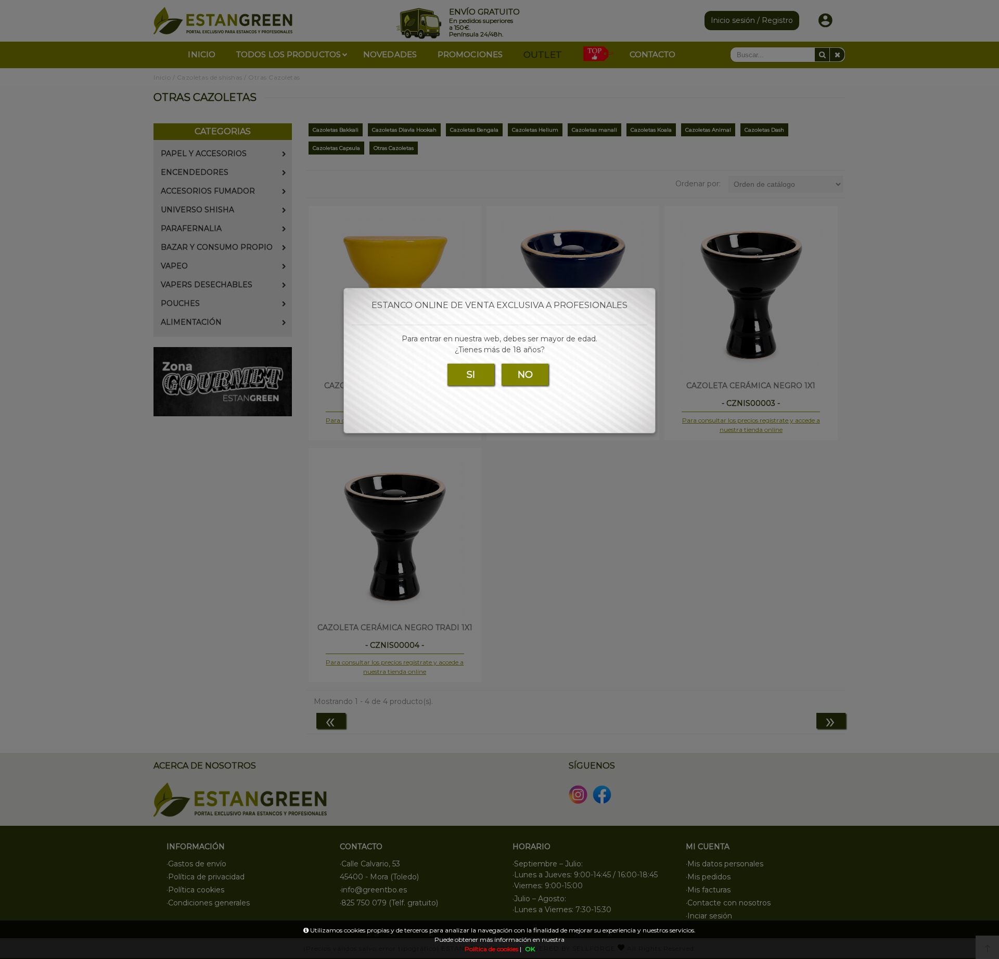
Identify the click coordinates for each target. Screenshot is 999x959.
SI (471, 374)
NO (525, 374)
